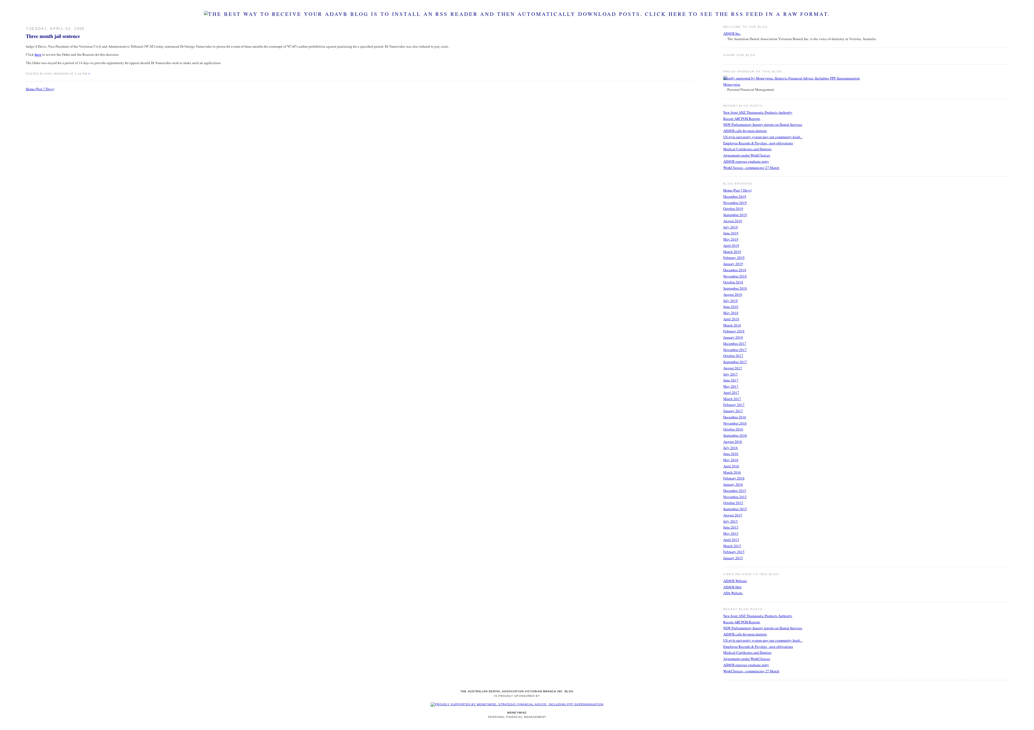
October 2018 (733, 282)
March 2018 (732, 325)
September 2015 (735, 508)
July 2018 (730, 300)
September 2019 (735, 214)
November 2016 (735, 423)
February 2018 (734, 331)
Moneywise (731, 84)
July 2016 (730, 447)
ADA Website (733, 592)
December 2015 (734, 490)
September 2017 (735, 361)
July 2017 (730, 374)
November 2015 (735, 496)
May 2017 (730, 386)
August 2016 (732, 441)
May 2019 (730, 239)
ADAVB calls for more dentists (745, 130)
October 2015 (733, 502)
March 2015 (732, 545)
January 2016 (733, 484)
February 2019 (734, 257)
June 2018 (730, 306)
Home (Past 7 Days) (40, 88)
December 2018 (734, 269)
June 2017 (730, 380)
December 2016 (734, 417)
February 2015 (734, 551)
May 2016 (730, 459)
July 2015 (730, 521)
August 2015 (732, 515)
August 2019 (732, 220)
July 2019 (730, 227)
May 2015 (730, 533)
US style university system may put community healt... (762, 136)
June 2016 (730, 453)
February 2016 (734, 478)
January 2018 (733, 337)
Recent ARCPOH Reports (741, 118)
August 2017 (732, 368)
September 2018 (735, 288)
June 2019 (730, 233)
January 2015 (733, 557)
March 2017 (732, 398)
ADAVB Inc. (732, 33)
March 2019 (732, 251)
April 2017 (731, 392)
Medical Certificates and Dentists (747, 149)
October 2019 (733, 208)
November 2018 (735, 276)
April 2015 (731, 539)
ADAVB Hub (732, 587)
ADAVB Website (735, 580)
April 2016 (731, 466)
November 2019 (735, 202)
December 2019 (734, 196)
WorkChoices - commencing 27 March (751, 167)
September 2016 (735, 435)
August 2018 (732, 294)
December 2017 (734, 343)
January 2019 (733, 263)
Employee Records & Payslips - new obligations (758, 143)
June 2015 (730, 527)
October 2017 (733, 355)
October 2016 (733, 429)
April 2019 (731, 245)
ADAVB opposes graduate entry (746, 161)
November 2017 (735, 349)
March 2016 (732, 472)
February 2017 (734, 404)
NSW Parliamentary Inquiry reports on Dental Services (762, 124)
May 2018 (730, 312)
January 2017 (733, 410)
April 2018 (731, 319)
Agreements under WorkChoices (746, 155)
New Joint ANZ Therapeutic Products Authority (757, 112)
